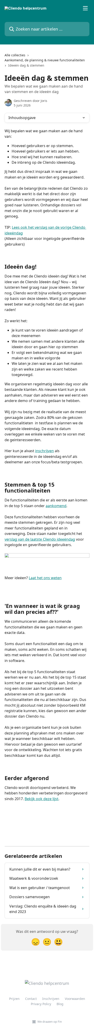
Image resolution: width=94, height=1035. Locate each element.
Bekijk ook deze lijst (41, 798)
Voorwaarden (75, 998)
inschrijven (44, 450)
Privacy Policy (41, 1004)
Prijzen (14, 998)
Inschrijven (50, 998)
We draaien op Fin (49, 1021)
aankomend (56, 505)
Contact (31, 998)
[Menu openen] (85, 8)
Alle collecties (15, 55)
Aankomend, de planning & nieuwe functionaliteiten (45, 60)
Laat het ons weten (45, 577)
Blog (60, 1004)
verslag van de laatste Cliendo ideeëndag (40, 539)
